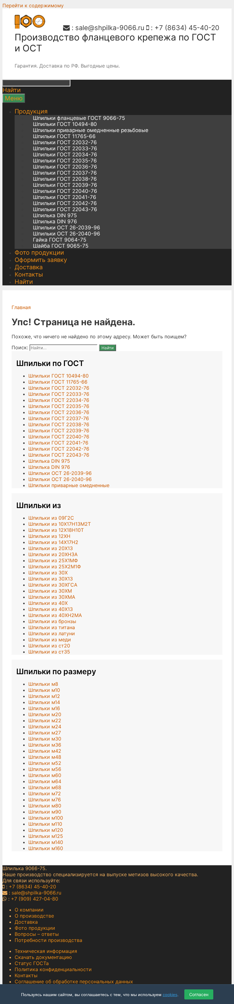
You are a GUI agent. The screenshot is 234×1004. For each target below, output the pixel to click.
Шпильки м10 (44, 690)
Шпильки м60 (44, 775)
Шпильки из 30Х (48, 573)
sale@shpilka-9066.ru (109, 28)
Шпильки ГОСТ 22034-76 (65, 155)
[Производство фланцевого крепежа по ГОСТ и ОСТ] (30, 27)
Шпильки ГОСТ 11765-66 (64, 136)
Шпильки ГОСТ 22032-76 (65, 142)
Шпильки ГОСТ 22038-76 (65, 179)
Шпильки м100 (45, 818)
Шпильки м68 (44, 787)
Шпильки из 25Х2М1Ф (54, 566)
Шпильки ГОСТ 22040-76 (65, 191)
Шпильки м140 (45, 842)
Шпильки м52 (44, 763)
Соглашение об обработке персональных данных (74, 981)
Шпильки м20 (44, 714)
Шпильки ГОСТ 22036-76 (65, 167)
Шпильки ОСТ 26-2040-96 (66, 234)
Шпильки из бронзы (52, 621)
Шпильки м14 (44, 702)
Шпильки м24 (44, 726)
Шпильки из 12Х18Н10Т (56, 530)
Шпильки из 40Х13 (50, 609)
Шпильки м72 (44, 793)
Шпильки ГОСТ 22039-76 (65, 185)
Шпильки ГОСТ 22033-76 (65, 148)
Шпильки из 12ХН (49, 536)
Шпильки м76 (44, 800)
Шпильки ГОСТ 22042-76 (65, 203)
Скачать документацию (43, 957)
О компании (29, 910)
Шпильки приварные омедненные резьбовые (90, 130)
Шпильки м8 (43, 684)
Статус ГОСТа (32, 963)
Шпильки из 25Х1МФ (53, 560)
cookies (170, 994)
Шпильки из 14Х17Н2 (53, 542)
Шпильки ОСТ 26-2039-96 (66, 228)
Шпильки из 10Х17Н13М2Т (59, 524)
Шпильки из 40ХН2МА (55, 615)
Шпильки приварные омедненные (68, 485)
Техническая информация (46, 951)
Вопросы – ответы (37, 934)
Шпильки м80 (44, 806)
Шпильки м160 (45, 848)
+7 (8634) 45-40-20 (186, 28)
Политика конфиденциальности (53, 969)
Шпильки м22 (44, 720)
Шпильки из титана (51, 627)
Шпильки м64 (44, 781)
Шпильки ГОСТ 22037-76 (65, 173)
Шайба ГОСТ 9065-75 (60, 246)
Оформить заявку (41, 259)
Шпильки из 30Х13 (50, 579)
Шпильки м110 (45, 824)
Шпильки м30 (44, 739)
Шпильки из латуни (51, 633)
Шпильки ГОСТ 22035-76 (65, 161)
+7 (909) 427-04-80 (34, 899)
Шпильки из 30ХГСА (52, 585)
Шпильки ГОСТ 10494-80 (65, 124)
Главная (21, 307)
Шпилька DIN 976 (55, 221)
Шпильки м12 (44, 696)
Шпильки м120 (45, 830)
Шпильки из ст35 (49, 652)
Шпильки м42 (44, 751)
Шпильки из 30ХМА (51, 597)
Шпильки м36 (44, 745)
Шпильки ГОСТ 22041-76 (64, 197)
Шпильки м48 (44, 757)
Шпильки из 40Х (48, 603)
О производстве (34, 916)
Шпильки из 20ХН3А (53, 554)
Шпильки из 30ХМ (50, 591)
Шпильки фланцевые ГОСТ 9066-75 (79, 118)
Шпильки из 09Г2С (51, 518)
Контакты (29, 274)
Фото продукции (39, 252)
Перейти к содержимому (33, 5)
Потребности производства (48, 940)
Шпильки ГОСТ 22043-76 (65, 209)
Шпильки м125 (45, 836)
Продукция (31, 111)
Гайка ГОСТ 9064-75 (59, 240)
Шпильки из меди (49, 639)
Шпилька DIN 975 (55, 215)
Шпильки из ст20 (49, 646)
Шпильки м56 (44, 769)
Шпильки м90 (44, 812)
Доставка (29, 267)
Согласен (198, 994)
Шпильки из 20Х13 (50, 548)
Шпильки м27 (44, 733)
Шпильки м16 (44, 708)
